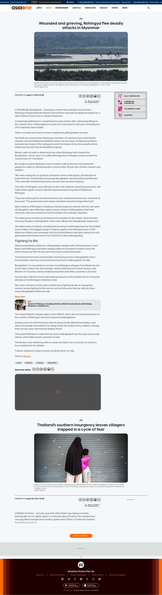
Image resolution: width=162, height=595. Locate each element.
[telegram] (88, 96)
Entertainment (61, 8)
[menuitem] (39, 8)
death (19, 363)
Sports (115, 8)
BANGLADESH (52, 363)
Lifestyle (77, 8)
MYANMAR (40, 363)
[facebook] (80, 96)
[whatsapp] (91, 96)
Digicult (103, 8)
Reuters (27, 356)
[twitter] (84, 96)
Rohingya (29, 363)
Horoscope (90, 8)
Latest (39, 8)
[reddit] (95, 96)
